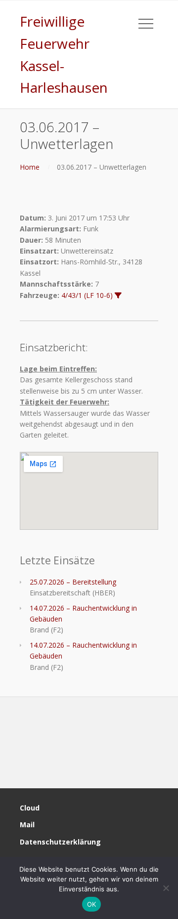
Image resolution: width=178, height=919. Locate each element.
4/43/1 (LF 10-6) (87, 295)
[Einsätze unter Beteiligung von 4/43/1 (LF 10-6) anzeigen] (118, 295)
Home (30, 167)
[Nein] (166, 888)
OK (91, 904)
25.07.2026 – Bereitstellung (73, 582)
